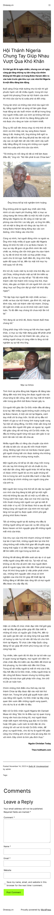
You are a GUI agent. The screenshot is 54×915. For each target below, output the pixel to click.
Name (7, 846)
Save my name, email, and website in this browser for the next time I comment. (26, 884)
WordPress (46, 909)
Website (7, 870)
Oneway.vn (8, 5)
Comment (9, 817)
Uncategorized (42, 766)
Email (7, 858)
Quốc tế (32, 766)
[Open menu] (49, 5)
